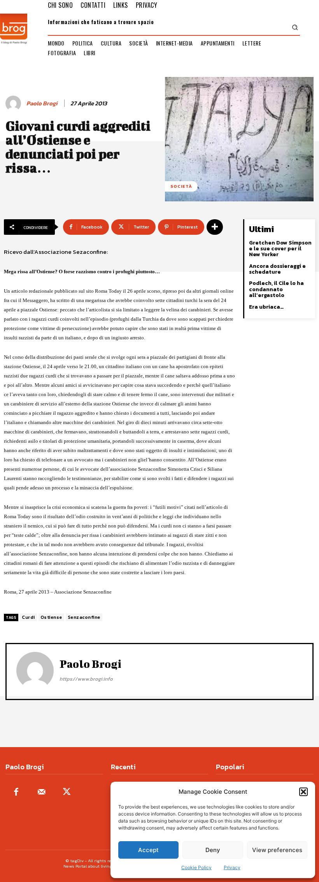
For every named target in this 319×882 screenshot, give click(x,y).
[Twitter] (66, 792)
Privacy (232, 867)
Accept (148, 850)
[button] (303, 792)
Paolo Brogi (41, 103)
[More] (215, 227)
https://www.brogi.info (86, 679)
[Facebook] (16, 792)
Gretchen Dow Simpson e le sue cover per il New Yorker (280, 249)
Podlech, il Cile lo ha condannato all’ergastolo (276, 289)
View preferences (277, 850)
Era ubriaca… (266, 307)
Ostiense (51, 617)
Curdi (28, 617)
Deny (212, 850)
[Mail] (41, 792)
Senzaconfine (84, 617)
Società (181, 186)
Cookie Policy (196, 867)
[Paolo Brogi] (14, 103)
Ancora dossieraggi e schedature (277, 269)
